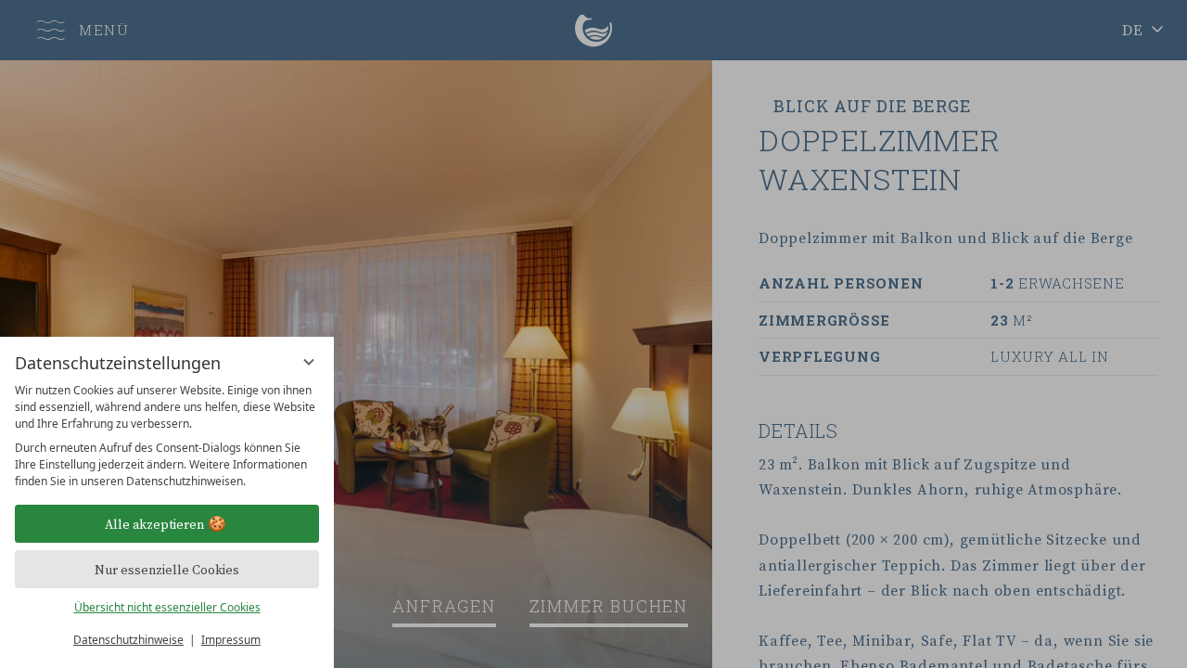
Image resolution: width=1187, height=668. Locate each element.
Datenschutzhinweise (128, 640)
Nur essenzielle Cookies (167, 569)
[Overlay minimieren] (309, 362)
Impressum (231, 640)
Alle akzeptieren (154, 524)
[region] (167, 436)
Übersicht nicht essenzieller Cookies (167, 607)
